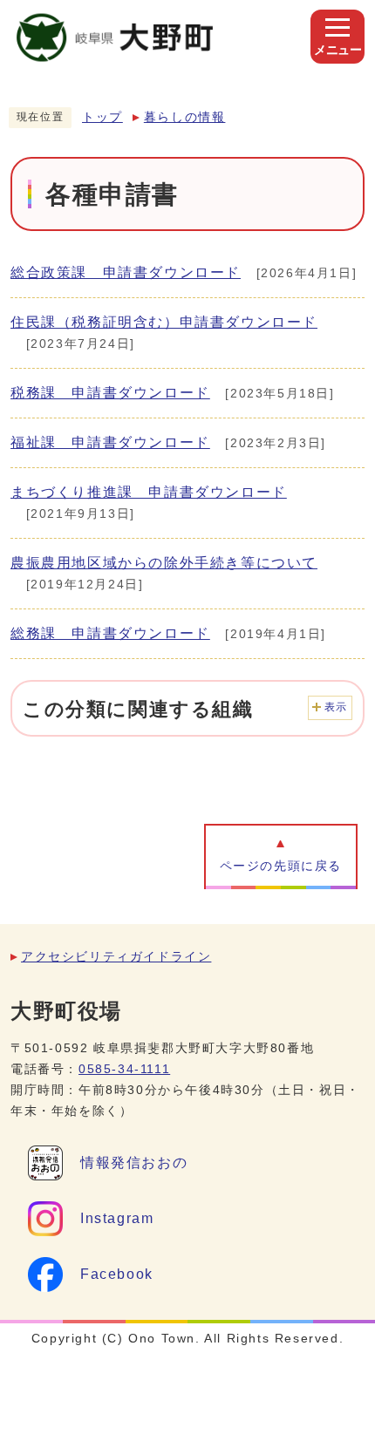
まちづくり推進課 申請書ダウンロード (148, 492)
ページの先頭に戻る (281, 866)
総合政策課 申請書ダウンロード (125, 272)
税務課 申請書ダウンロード (110, 392)
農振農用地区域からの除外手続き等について (163, 562)
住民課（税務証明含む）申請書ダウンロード (163, 322)
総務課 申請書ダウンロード (110, 633)
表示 (336, 707)
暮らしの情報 (185, 117)
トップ (102, 117)
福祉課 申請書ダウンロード (110, 442)
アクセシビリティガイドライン (116, 956)
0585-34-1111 (124, 1069)
